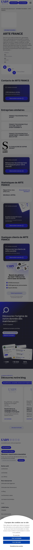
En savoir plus (16, 535)
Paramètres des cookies (16, 546)
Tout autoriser (16, 538)
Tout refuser (16, 542)
